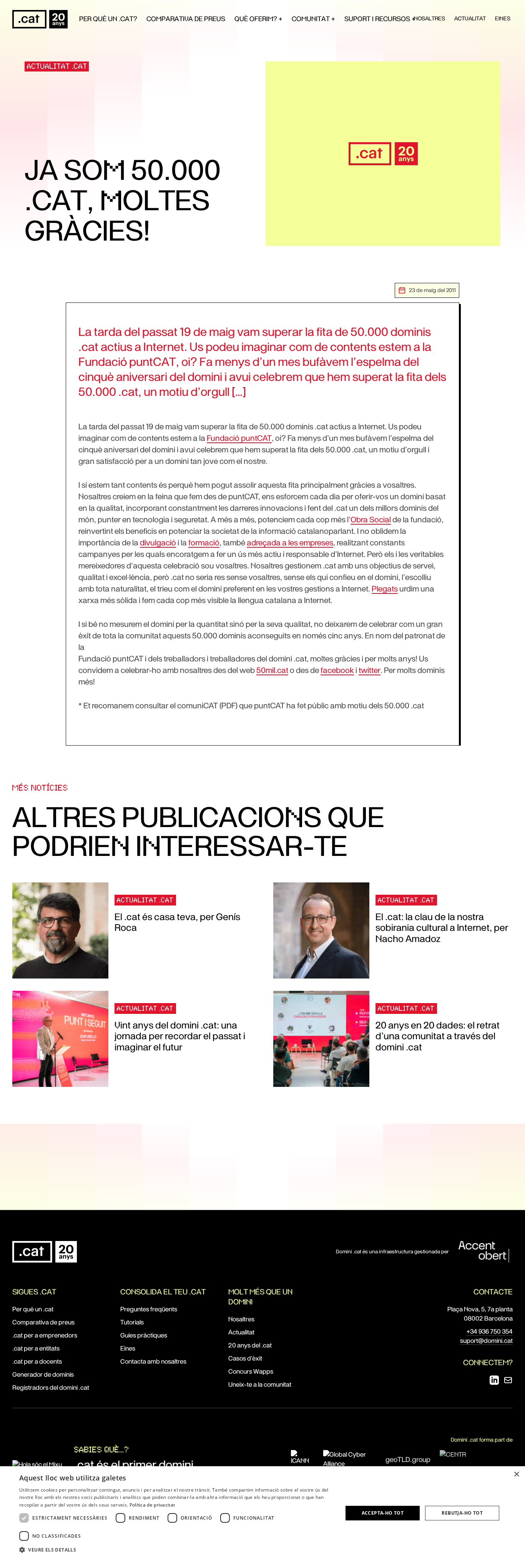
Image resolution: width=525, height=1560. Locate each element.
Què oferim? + (258, 19)
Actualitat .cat (57, 66)
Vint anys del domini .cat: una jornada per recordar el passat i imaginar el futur (180, 1036)
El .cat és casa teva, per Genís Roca (177, 922)
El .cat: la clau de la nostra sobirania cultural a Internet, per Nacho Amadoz (441, 928)
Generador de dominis (43, 1374)
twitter (369, 670)
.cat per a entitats (36, 1348)
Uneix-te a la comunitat (259, 1384)
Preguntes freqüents (148, 1309)
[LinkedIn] (494, 1380)
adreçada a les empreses (290, 542)
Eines (502, 18)
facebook (337, 670)
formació (203, 542)
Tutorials (132, 1322)
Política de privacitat (152, 1505)
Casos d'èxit (245, 1358)
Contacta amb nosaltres (153, 1361)
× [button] (516, 1474)
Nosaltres (429, 18)
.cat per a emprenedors (44, 1335)
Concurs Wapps (250, 1371)
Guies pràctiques (143, 1335)
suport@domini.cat (486, 1340)
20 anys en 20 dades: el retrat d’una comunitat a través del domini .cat (437, 1036)
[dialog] (262, 1513)
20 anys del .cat (250, 1345)
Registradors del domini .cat (50, 1387)
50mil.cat (272, 670)
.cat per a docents (37, 1361)
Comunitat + (313, 19)
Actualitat (470, 18)
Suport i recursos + (379, 19)
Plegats (385, 588)
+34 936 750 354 (490, 1331)
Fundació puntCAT (239, 438)
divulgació (158, 542)
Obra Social (371, 519)
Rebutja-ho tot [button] (462, 1513)
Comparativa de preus (185, 19)
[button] (176, 1549)
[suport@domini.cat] (508, 1380)
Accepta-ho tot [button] (383, 1513)
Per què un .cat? (108, 19)
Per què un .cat (32, 1309)
